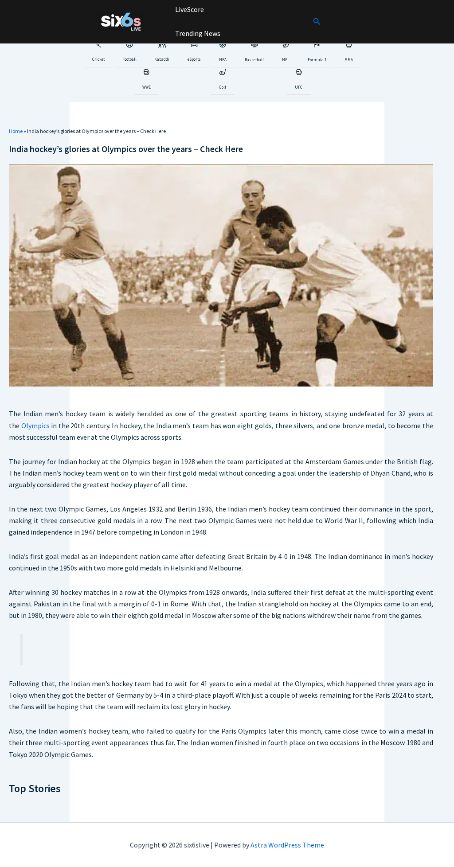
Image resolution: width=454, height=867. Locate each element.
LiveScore (189, 9)
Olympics (35, 425)
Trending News (197, 33)
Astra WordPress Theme (287, 844)
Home (16, 131)
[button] (317, 21)
